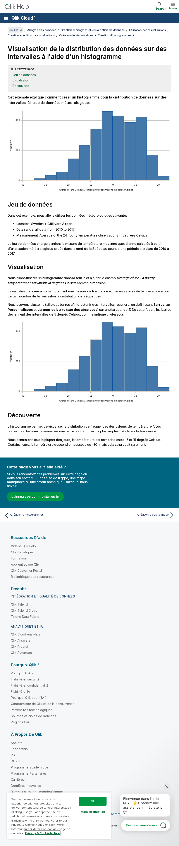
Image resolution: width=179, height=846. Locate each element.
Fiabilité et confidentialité (29, 685)
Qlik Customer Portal (26, 570)
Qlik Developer (22, 552)
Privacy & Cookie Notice (42, 833)
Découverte (20, 86)
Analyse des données (41, 30)
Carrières (18, 779)
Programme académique (29, 767)
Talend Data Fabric (25, 616)
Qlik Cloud (23, 18)
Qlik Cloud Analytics (25, 634)
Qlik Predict (19, 646)
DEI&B (15, 761)
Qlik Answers (21, 640)
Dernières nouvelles (26, 785)
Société (16, 743)
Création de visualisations (76, 35)
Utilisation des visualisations (147, 30)
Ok (93, 801)
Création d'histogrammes (114, 35)
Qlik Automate (21, 652)
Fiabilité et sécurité (25, 679)
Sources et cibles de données (33, 716)
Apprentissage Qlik (25, 564)
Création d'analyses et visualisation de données (93, 30)
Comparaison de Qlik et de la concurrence (42, 704)
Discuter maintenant (142, 825)
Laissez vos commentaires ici (35, 496)
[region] (59, 815)
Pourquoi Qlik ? (22, 673)
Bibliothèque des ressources (32, 576)
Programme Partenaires (29, 773)
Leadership (19, 749)
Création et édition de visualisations (31, 35)
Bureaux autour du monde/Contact (37, 792)
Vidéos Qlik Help (23, 546)
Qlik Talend (19, 604)
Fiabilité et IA (20, 691)
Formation (18, 558)
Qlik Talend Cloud (24, 610)
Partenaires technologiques (31, 710)
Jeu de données (24, 75)
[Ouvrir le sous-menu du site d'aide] (6, 18)
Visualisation (20, 80)
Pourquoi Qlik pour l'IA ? (29, 697)
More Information (93, 811)
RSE (14, 755)
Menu (173, 8)
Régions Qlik (20, 722)
